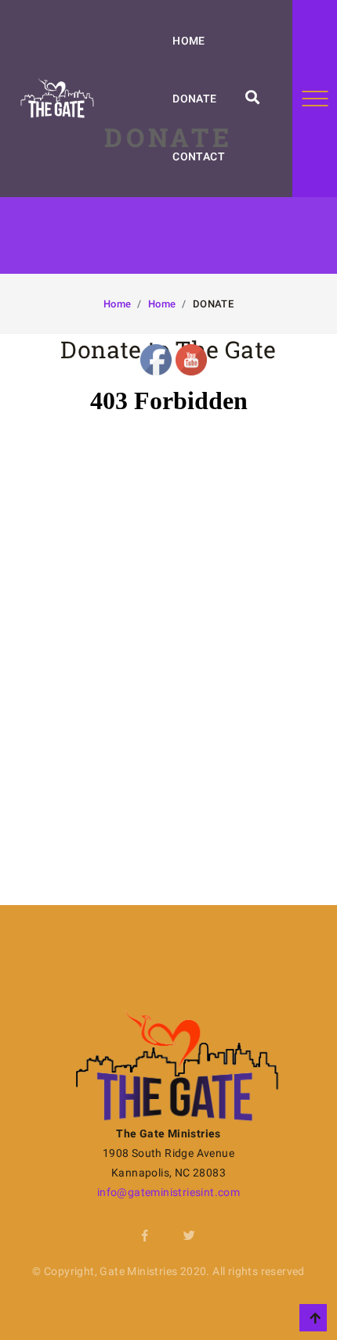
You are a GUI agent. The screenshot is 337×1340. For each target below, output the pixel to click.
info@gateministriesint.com (168, 1192)
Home (117, 304)
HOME (188, 40)
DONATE (194, 98)
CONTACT (198, 156)
